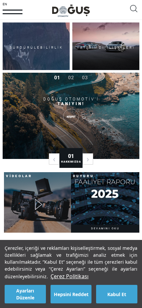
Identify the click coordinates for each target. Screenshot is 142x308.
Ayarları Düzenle (25, 294)
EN (5, 4)
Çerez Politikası (70, 276)
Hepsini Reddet (71, 294)
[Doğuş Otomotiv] (71, 11)
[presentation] (54, 159)
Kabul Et (116, 294)
